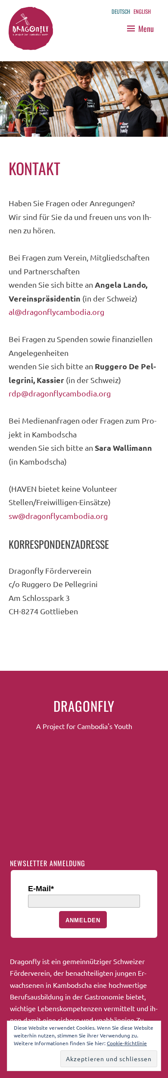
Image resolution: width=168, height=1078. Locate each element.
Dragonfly (84, 706)
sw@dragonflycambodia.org (58, 515)
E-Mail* (41, 888)
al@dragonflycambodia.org (56, 311)
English (142, 11)
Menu (146, 28)
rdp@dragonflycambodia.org (60, 393)
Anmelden (82, 920)
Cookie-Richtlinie (127, 1043)
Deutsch (121, 11)
